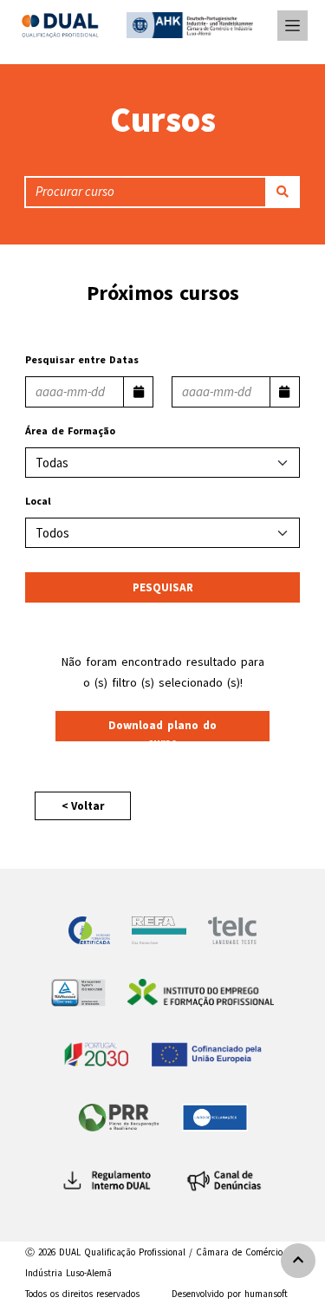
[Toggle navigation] (292, 25)
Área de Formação (70, 430)
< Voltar (83, 806)
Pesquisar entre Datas (82, 359)
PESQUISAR (163, 587)
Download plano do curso (162, 729)
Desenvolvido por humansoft (230, 1294)
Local (38, 500)
